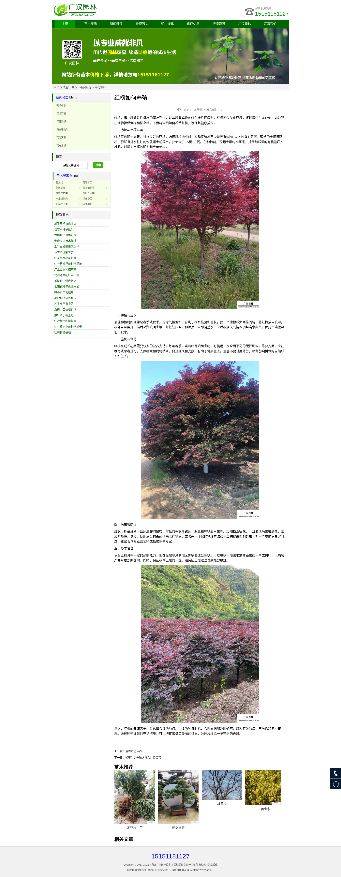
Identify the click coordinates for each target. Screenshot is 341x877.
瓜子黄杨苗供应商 (65, 223)
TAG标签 (152, 870)
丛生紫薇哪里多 (64, 252)
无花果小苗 (135, 827)
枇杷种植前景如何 (65, 298)
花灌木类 (87, 182)
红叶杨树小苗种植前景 (68, 326)
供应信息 (193, 23)
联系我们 (270, 23)
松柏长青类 (89, 193)
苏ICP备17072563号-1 (201, 870)
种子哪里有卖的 (64, 303)
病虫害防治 (62, 129)
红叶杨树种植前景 (65, 320)
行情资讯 (219, 23)
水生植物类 (62, 198)
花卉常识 (61, 145)
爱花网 (185, 870)
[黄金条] (265, 787)
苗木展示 (90, 23)
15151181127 (272, 14)
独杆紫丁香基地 (64, 315)
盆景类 (59, 182)
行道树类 (60, 187)
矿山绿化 (167, 23)
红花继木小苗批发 (65, 258)
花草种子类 (62, 204)
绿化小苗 (87, 198)
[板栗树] (222, 785)
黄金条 (265, 809)
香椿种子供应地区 (65, 280)
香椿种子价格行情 (65, 235)
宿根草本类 (62, 193)
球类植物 (87, 204)
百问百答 (61, 113)
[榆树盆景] (178, 797)
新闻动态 (62, 97)
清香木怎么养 (133, 751)
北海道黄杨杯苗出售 (66, 275)
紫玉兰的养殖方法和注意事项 (143, 757)
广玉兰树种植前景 (65, 269)
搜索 (98, 165)
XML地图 (142, 870)
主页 (65, 23)
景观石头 (142, 23)
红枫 (117, 118)
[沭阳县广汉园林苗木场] (101, 10)
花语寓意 (61, 137)
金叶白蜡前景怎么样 (66, 246)
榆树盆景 (178, 827)
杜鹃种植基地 (62, 332)
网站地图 (132, 870)
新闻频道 (116, 23)
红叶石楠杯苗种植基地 (68, 263)
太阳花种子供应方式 (66, 286)
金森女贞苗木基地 (65, 240)
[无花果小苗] (134, 797)
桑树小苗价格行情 (65, 309)
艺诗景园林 (175, 870)
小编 (206, 109)
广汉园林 (244, 23)
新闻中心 (61, 105)
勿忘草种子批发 (64, 229)
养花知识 (100, 87)
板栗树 (222, 804)
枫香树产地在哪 (64, 292)
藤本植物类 (89, 187)
